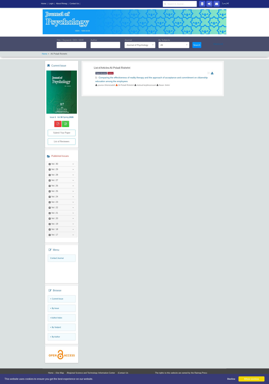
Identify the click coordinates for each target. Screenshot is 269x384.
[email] (216, 3)
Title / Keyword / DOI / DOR (70, 40)
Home (50, 373)
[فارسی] (225, 3)
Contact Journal (57, 258)
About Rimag (61, 3)
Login (51, 3)
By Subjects (164, 40)
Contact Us (123, 373)
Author (94, 40)
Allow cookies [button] (251, 379)
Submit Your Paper (61, 133)
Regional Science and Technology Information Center (91, 373)
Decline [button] (231, 379)
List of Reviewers (61, 141)
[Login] (209, 3)
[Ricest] (202, 3)
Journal (128, 40)
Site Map (60, 373)
